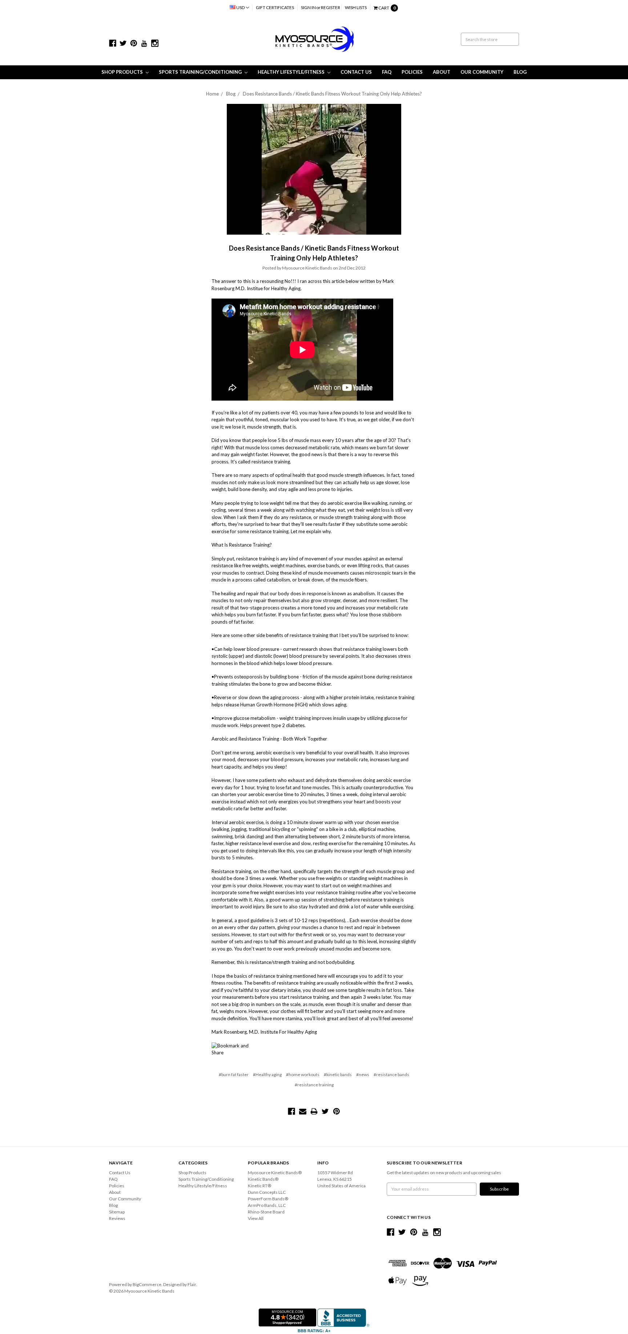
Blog (520, 72)
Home (212, 94)
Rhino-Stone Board (266, 1212)
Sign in (308, 7)
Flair (192, 1284)
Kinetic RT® (259, 1185)
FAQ (386, 72)
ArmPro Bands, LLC (267, 1205)
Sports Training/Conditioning (201, 72)
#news (362, 1074)
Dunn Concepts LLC (267, 1192)
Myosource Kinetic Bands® (275, 1172)
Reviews (117, 1218)
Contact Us (356, 72)
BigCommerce (147, 1284)
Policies (412, 72)
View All (255, 1218)
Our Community (481, 72)
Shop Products (122, 72)
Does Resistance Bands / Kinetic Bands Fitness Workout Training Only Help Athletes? (332, 94)
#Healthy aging (267, 1074)
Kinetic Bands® (263, 1179)
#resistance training (314, 1084)
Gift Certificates (275, 7)
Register (330, 7)
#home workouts (302, 1074)
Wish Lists (356, 7)
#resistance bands (391, 1074)
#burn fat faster (234, 1074)
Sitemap (117, 1212)
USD (240, 7)
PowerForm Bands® (268, 1198)
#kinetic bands (338, 1074)
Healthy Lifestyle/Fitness (292, 72)
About (441, 72)
